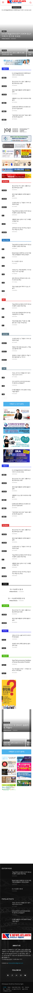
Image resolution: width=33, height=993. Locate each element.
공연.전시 (4, 207)
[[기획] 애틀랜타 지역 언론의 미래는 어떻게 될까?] (6, 392)
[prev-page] (3, 123)
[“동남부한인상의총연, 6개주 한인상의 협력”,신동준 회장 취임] (6, 213)
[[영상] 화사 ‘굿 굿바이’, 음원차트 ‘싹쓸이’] (16, 720)
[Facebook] (12, 975)
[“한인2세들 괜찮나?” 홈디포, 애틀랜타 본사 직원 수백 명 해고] (6, 323)
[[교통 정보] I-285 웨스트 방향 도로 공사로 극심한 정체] (6, 109)
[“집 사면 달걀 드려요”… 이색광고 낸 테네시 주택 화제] (6, 671)
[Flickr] (16, 975)
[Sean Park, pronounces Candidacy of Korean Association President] (6, 663)
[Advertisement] (16, 801)
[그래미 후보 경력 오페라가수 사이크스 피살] (13, 739)
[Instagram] (21, 975)
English (4, 665)
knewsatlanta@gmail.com (16, 963)
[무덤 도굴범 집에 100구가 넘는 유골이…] (6, 289)
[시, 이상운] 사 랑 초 (17, 261)
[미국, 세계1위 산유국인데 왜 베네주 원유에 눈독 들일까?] (6, 384)
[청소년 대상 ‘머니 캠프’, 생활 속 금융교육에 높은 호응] (13, 49)
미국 (3, 257)
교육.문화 (4, 50)
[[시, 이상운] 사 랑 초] (6, 264)
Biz (3, 215)
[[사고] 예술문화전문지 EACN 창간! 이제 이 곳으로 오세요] (16, 27)
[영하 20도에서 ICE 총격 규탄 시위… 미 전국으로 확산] (6, 280)
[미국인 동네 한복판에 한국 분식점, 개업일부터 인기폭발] (6, 315)
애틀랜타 (4, 31)
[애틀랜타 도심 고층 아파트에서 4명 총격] (6, 101)
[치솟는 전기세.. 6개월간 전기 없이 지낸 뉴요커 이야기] (6, 375)
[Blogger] (8, 975)
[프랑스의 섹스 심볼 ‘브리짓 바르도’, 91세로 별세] (6, 637)
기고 (3, 265)
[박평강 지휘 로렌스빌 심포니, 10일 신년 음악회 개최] (6, 349)
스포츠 (3, 224)
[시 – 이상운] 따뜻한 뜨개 (16, 598)
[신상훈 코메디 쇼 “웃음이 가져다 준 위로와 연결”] (6, 205)
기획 (3, 377)
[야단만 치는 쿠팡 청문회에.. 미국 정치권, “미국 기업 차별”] (6, 272)
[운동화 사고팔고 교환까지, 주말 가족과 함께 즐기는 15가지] (6, 358)
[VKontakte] (25, 975)
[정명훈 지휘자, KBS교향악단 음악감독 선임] (6, 646)
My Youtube (6, 722)
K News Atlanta (13, 591)
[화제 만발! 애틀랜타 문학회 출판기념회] (6, 92)
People (3, 639)
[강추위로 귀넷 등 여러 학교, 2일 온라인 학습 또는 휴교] (6, 230)
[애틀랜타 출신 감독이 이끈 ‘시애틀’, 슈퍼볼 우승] (6, 222)
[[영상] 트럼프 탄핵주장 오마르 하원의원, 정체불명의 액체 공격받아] (6, 255)
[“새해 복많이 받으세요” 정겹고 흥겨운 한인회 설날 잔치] (6, 117)
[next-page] (6, 123)
